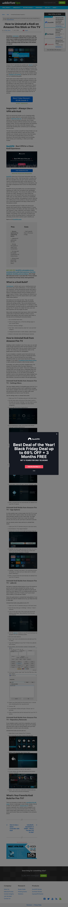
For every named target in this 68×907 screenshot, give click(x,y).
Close (34, 470)
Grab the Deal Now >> (34, 466)
